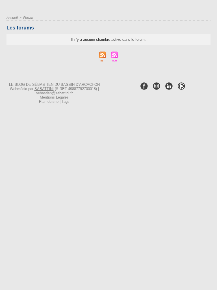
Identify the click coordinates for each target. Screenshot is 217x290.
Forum (28, 18)
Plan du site (48, 101)
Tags (66, 101)
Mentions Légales (54, 97)
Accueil (12, 18)
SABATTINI (44, 89)
